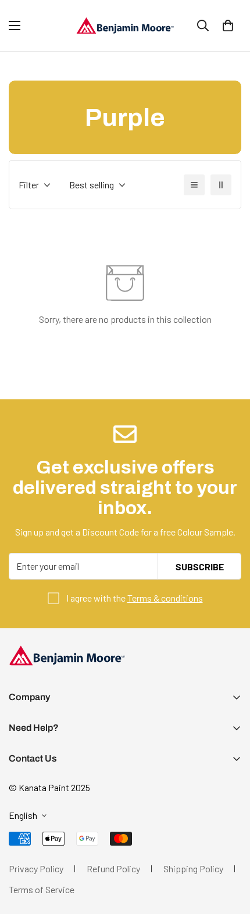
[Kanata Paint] (125, 25)
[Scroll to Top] (229, 852)
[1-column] (194, 184)
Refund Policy (113, 868)
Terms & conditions (165, 597)
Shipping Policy (193, 868)
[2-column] (220, 184)
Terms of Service (41, 889)
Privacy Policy (36, 868)
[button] (228, 25)
